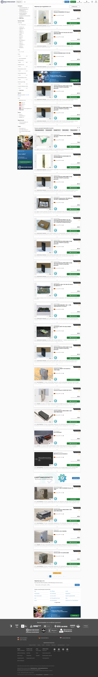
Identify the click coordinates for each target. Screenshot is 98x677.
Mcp (66, 598)
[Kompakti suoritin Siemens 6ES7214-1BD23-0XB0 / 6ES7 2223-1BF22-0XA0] (43, 416)
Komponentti (49, 130)
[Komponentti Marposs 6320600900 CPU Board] (43, 17)
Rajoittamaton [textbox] (22, 100)
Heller (21, 41)
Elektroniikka (65, 130)
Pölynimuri (54, 645)
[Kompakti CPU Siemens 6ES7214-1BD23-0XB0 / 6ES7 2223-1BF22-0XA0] (43, 515)
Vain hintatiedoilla (22, 58)
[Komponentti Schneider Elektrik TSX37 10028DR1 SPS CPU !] (43, 141)
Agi (35, 591)
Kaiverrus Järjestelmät (70, 595)
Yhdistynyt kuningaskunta (26, 108)
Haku (67, 1)
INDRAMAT (22, 28)
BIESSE (21, 46)
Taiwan (38, 645)
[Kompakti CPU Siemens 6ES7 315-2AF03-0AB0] (43, 558)
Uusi (20, 114)
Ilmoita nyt (74, 80)
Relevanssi (74, 6)
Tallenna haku (57, 573)
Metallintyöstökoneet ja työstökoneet (23, 10)
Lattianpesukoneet (61, 645)
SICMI (21, 30)
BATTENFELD (22, 40)
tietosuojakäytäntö (39, 674)
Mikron (21, 43)
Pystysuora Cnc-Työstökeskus (72, 600)
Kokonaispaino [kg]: (21, 81)
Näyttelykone (22, 115)
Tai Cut (67, 645)
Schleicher (21, 44)
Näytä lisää (57, 602)
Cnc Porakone (53, 593)
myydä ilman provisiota (25, 162)
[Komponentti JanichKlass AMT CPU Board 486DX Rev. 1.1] (43, 332)
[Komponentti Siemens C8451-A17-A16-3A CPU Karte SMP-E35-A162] (43, 38)
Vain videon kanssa (23, 129)
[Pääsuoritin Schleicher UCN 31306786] (43, 536)
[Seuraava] (79, 127)
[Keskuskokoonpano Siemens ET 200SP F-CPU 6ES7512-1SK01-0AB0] (43, 374)
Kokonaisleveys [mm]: (22, 73)
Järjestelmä (68, 593)
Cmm (35, 600)
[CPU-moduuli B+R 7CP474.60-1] (43, 437)
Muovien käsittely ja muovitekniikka (23, 14)
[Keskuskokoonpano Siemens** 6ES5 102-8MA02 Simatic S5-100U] (43, 493)
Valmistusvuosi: (21, 60)
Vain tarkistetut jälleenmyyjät (24, 132)
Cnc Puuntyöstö (53, 600)
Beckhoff (21, 47)
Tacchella (48, 645)
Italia (22, 105)
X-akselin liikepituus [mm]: (23, 86)
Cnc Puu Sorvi (53, 595)
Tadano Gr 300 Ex (32, 645)
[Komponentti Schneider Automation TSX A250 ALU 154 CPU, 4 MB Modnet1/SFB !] (43, 203)
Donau (21, 35)
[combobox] (25, 100)
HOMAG (21, 32)
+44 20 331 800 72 (23, 638)
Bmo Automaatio (38, 595)
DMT (20, 38)
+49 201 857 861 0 (44, 638)
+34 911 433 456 (23, 639)
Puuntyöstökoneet (23, 11)
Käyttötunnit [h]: (21, 64)
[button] (96, 2)
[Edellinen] (35, 17)
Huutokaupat (22, 123)
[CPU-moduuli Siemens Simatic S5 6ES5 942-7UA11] (43, 395)
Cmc (35, 598)
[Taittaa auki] (57, 28)
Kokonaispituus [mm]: (22, 68)
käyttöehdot (46, 674)
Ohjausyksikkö (74, 130)
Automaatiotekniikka (24, 7)
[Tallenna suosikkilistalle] (79, 12)
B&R (20, 34)
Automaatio (36, 593)
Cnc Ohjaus (52, 591)
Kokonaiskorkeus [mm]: (22, 77)
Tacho (43, 645)
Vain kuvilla (22, 128)
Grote (67, 591)
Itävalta (23, 104)
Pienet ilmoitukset (23, 122)
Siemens (21, 27)
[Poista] (63, 2)
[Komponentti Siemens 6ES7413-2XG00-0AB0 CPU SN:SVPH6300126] (43, 161)
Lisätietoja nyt (76, 478)
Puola (22, 107)
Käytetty (21, 117)
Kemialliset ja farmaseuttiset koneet (24, 16)
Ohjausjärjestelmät (39, 130)
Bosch (21, 37)
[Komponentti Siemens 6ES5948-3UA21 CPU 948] (43, 58)
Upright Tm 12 (57, 130)
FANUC (21, 31)
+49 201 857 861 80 (66, 638)
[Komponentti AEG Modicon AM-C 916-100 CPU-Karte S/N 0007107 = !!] (43, 290)
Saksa (23, 102)
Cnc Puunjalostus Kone (55, 598)
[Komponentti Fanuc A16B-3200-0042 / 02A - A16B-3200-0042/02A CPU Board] (43, 310)
